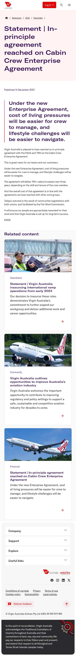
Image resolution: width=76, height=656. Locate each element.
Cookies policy (13, 594)
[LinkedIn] (63, 580)
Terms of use (51, 590)
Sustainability (32, 594)
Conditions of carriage (17, 590)
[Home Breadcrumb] (6, 18)
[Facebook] (52, 580)
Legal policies (50, 594)
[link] (16, 18)
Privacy (36, 590)
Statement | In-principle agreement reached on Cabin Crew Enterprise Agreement (35, 48)
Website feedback (22, 604)
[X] (69, 580)
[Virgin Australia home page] (8, 5)
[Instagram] (57, 580)
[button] (49, 5)
